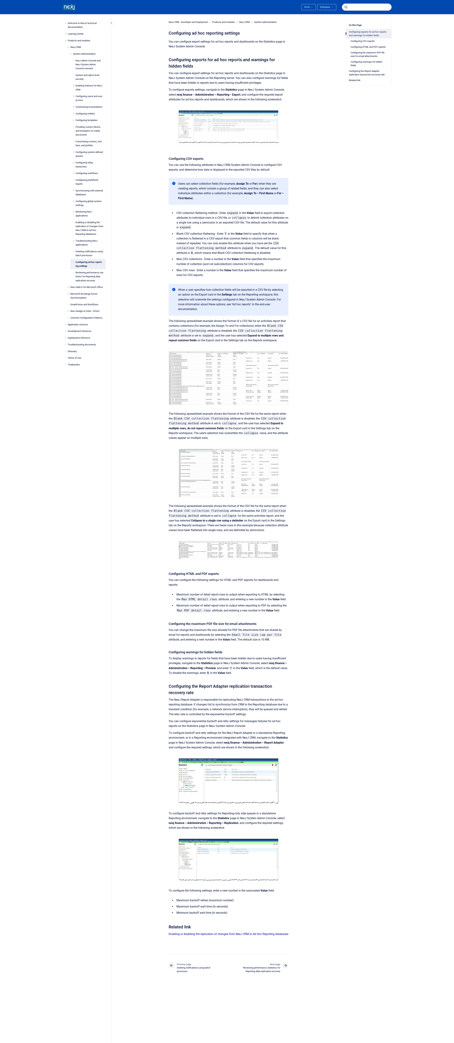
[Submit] (346, 7)
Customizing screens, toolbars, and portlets (89, 143)
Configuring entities (85, 113)
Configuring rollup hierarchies (84, 164)
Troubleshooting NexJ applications (87, 242)
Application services (78, 324)
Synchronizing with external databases (89, 192)
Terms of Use (74, 358)
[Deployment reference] (65, 337)
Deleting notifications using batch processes (89, 253)
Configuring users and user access (89, 98)
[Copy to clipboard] (167, 59)
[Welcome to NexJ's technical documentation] (65, 23)
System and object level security (87, 77)
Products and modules (79, 40)
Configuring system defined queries (89, 154)
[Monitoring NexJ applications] (73, 211)
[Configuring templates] (73, 120)
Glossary (72, 351)
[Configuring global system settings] (73, 201)
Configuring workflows (87, 173)
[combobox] (366, 7)
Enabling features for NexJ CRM (89, 87)
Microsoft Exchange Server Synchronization (83, 296)
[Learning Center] (65, 33)
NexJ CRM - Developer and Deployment (188, 22)
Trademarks (74, 364)
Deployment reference (79, 337)
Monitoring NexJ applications (84, 213)
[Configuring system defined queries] (73, 152)
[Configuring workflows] (73, 173)
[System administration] (70, 53)
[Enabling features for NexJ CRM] (73, 85)
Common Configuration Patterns (86, 317)
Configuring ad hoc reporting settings (89, 264)
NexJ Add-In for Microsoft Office (86, 287)
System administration (84, 54)
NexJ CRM (75, 47)
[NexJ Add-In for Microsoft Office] (68, 287)
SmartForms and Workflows (84, 304)
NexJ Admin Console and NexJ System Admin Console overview (88, 64)
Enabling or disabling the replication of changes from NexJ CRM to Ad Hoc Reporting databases (89, 228)
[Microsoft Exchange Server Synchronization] (68, 293)
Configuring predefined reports (87, 182)
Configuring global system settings (88, 203)
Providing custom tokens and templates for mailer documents (88, 131)
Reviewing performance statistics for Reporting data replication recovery (90, 276)
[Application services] (65, 324)
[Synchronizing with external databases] (73, 190)
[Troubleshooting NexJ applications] (73, 240)
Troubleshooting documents (82, 344)
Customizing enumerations (89, 107)
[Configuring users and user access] (73, 96)
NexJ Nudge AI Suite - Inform (84, 311)
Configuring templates (87, 120)
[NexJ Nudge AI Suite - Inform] (68, 311)
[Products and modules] (65, 40)
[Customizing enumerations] (73, 106)
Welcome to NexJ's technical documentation (82, 25)
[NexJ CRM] (68, 47)
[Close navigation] (111, 23)
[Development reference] (65, 331)
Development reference (79, 331)
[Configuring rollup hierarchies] (73, 162)
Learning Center (76, 33)
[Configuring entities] (73, 113)
